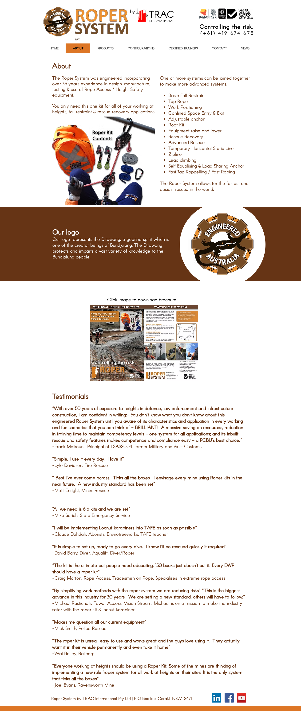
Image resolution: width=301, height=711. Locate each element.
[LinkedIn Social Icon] (216, 698)
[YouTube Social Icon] (241, 698)
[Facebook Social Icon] (229, 698)
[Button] (153, 16)
